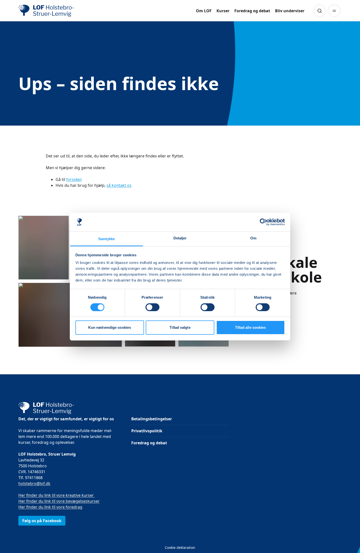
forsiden (74, 179)
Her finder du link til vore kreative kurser (56, 495)
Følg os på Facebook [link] (41, 520)
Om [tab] (253, 238)
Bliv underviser (289, 10)
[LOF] (54, 10)
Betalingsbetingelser (151, 419)
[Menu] (334, 10)
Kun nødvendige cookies (109, 327)
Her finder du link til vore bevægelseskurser (59, 501)
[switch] (152, 307)
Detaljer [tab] (180, 238)
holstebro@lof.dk (34, 483)
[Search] (319, 10)
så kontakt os (119, 185)
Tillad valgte (179, 327)
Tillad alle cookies (250, 327)
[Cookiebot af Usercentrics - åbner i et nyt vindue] (263, 222)
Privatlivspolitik (146, 431)
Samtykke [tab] (106, 239)
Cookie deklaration (180, 547)
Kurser (222, 10)
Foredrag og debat (252, 10)
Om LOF (204, 10)
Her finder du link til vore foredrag (50, 507)
